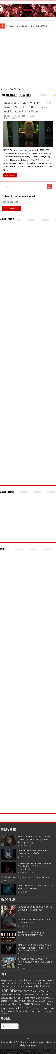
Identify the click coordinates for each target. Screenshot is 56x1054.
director (10, 983)
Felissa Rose (38, 983)
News (26, 116)
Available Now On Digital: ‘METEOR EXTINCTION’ (31, 934)
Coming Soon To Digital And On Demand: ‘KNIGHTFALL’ (35, 908)
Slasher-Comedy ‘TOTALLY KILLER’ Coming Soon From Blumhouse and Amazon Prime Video (27, 107)
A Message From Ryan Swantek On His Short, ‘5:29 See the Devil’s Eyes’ (34, 866)
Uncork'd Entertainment (44, 1008)
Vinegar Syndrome (17, 1011)
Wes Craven (30, 1011)
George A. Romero (13, 987)
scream (8, 1004)
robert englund (37, 1001)
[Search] (49, 186)
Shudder (27, 1004)
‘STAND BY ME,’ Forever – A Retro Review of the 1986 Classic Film (35, 962)
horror (7, 990)
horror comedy (24, 991)
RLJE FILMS (26, 1001)
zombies (4, 1013)
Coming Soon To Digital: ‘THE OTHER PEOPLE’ (27, 26)
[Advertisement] (28, 58)
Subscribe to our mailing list (18, 196)
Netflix (11, 1000)
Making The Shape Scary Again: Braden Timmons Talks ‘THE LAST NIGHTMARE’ (34, 948)
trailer (31, 1008)
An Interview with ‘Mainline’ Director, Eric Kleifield (32, 852)
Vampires (5, 1011)
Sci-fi (3, 1004)
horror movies (14, 994)
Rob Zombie (49, 1001)
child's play (34, 981)
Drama (30, 983)
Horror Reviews (28, 995)
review (18, 1000)
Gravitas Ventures (28, 986)
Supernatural (11, 1008)
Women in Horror (44, 1011)
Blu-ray (26, 980)
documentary (20, 983)
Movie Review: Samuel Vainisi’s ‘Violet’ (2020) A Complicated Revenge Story (34, 839)
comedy (43, 980)
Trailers (32, 116)
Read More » (10, 175)
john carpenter (42, 998)
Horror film (39, 991)
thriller (23, 1008)
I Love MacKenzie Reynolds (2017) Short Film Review (36, 887)
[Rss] (28, 1038)
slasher (38, 1004)
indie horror (16, 997)
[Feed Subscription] (55, 95)
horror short (43, 994)
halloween (43, 986)
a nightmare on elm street (11, 980)
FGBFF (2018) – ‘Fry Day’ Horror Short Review (25, 877)
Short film (16, 1004)
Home (5, 89)
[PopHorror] (28, 10)
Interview (30, 998)
